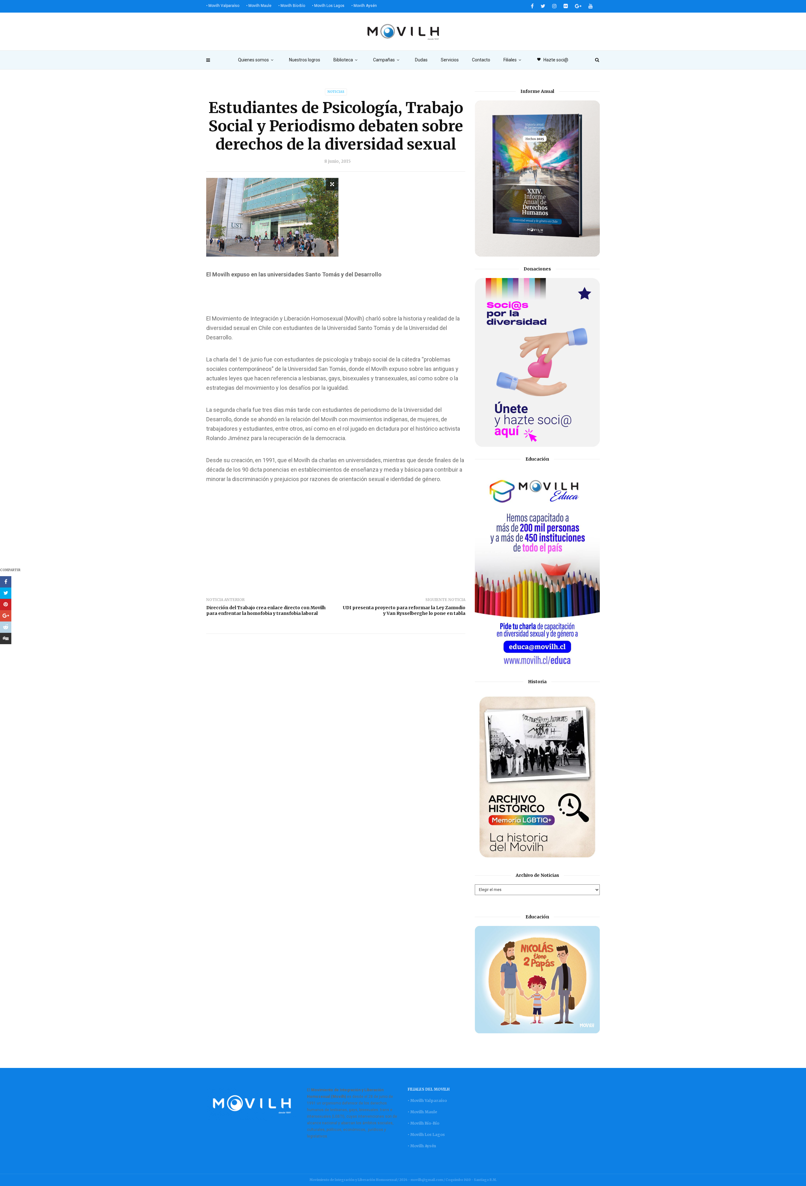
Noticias (335, 92)
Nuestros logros (304, 59)
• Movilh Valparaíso (222, 5)
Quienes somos (253, 59)
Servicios (450, 59)
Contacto (481, 59)
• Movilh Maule (258, 5)
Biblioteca (343, 59)
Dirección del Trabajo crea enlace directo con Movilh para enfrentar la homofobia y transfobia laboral (266, 610)
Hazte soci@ (552, 59)
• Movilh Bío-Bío (291, 5)
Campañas (384, 59)
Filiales (510, 59)
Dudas (421, 59)
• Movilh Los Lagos (328, 5)
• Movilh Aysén (364, 5)
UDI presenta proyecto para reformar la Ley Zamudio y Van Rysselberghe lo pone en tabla (404, 610)
